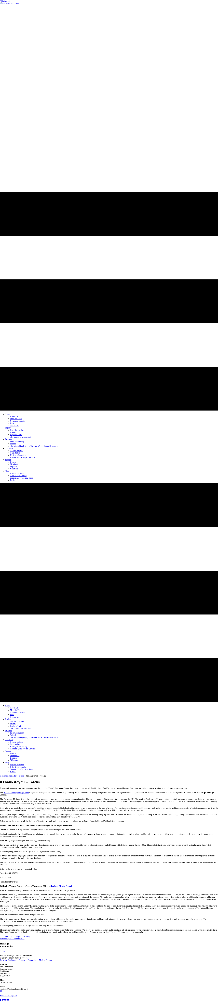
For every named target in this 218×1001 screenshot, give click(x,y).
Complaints (33, 960)
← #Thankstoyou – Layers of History (15, 936)
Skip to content (6, 1)
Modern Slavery (45, 960)
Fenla (53, 886)
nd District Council (64, 886)
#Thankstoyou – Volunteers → (12, 939)
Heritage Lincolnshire (8, 776)
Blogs (21, 776)
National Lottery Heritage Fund (16, 792)
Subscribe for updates (8, 995)
